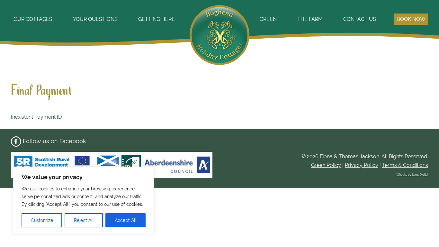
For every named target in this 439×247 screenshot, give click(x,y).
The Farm (310, 19)
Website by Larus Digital (412, 174)
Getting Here (156, 19)
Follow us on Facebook (53, 141)
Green (268, 19)
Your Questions (95, 19)
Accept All (126, 220)
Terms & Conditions (405, 165)
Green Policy (326, 165)
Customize (42, 220)
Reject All (84, 220)
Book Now (411, 19)
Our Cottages (32, 19)
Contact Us (359, 19)
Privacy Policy (361, 165)
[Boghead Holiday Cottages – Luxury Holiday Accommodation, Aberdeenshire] (219, 62)
